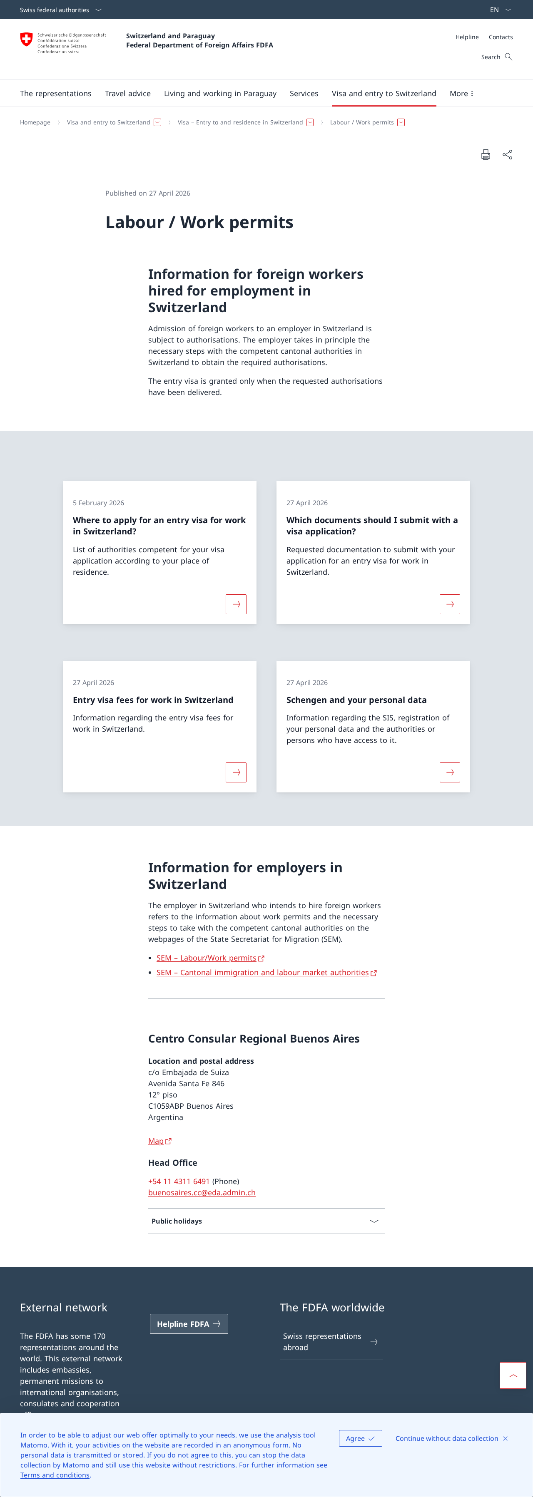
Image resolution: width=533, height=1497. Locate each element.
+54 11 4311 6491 (179, 1181)
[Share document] (507, 154)
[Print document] (485, 154)
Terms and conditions (55, 1475)
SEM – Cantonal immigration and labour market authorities (263, 972)
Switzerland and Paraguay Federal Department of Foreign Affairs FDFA (199, 40)
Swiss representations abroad (322, 1341)
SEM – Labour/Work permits (207, 958)
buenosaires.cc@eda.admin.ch (202, 1192)
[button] (55, 93)
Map (156, 1141)
